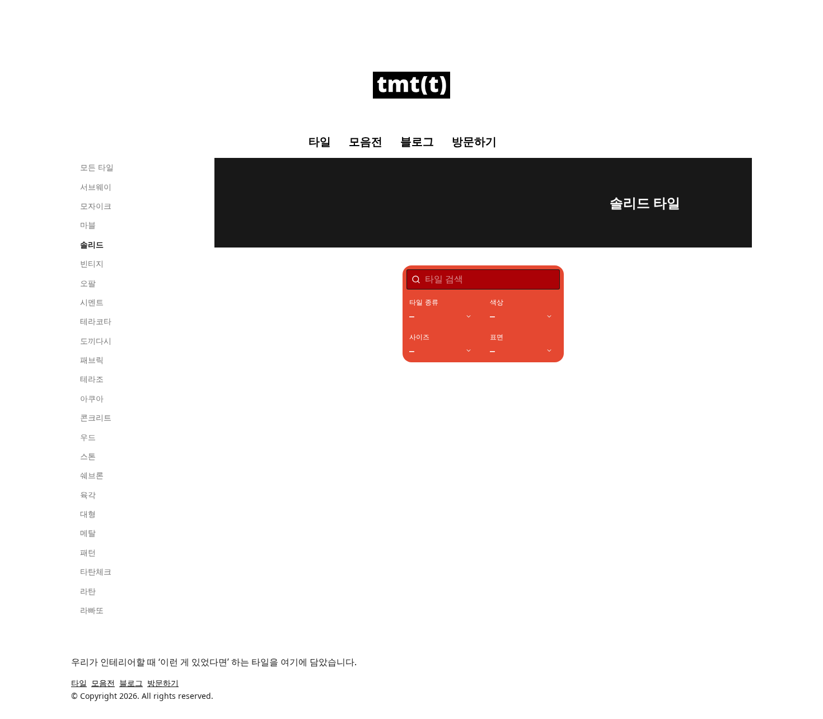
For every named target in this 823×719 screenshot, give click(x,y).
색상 (496, 302)
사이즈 (419, 337)
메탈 (88, 532)
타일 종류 (423, 302)
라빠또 (92, 610)
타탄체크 (95, 571)
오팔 (88, 283)
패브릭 (92, 359)
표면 (496, 337)
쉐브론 (92, 475)
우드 (88, 437)
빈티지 (92, 263)
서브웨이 (95, 186)
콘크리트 (95, 417)
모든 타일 (97, 167)
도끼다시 (95, 340)
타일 (319, 141)
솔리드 (92, 244)
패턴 (88, 552)
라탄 (88, 591)
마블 (88, 225)
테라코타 (95, 321)
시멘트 (92, 302)
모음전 (365, 141)
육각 (88, 494)
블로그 (417, 141)
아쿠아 (92, 398)
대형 (88, 513)
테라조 (92, 378)
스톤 (88, 456)
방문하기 (474, 141)
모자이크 (95, 205)
